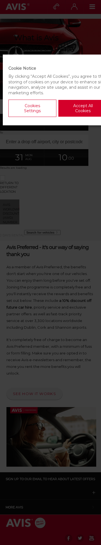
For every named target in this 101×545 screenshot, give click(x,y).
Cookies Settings (32, 108)
